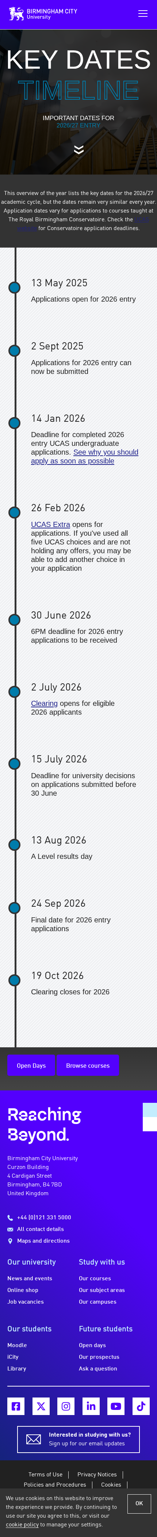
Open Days (31, 1066)
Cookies (111, 1485)
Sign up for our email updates (90, 1439)
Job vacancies (25, 1302)
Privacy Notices (97, 1475)
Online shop (22, 1290)
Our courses (95, 1279)
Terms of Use (45, 1475)
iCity (13, 1357)
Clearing (44, 703)
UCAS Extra (50, 524)
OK (139, 1504)
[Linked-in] (91, 1406)
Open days (92, 1346)
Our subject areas (102, 1290)
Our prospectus (99, 1357)
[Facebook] (15, 1406)
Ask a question (98, 1369)
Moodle (17, 1346)
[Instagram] (65, 1406)
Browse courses (88, 1066)
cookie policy (22, 1525)
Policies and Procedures (55, 1485)
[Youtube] (116, 1406)
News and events (29, 1279)
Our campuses (97, 1302)
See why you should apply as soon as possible (84, 456)
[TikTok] (141, 1406)
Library (16, 1369)
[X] (41, 1406)
